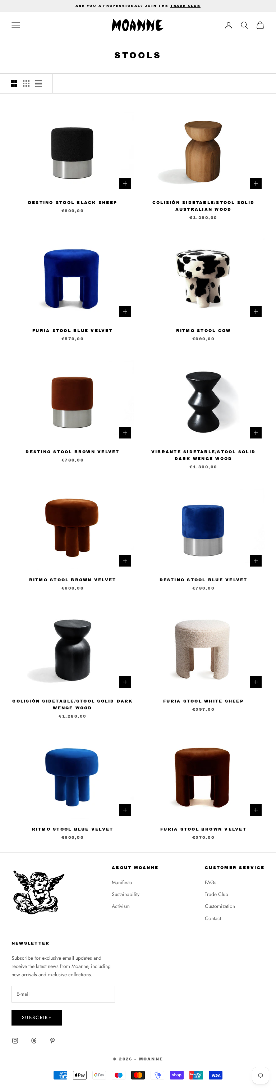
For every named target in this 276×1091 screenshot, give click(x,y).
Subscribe (37, 1017)
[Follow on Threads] (33, 1040)
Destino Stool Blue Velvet (204, 580)
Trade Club (216, 894)
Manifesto (122, 882)
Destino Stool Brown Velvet (72, 452)
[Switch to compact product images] (38, 83)
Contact (213, 918)
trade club (185, 6)
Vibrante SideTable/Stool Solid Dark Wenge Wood (203, 455)
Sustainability (125, 894)
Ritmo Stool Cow (203, 330)
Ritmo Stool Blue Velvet (73, 829)
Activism (121, 906)
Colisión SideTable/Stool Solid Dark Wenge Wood (72, 704)
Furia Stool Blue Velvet (72, 330)
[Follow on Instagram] (15, 1040)
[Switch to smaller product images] (26, 83)
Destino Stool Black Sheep (72, 202)
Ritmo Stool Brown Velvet (72, 580)
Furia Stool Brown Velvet (203, 829)
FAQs (210, 882)
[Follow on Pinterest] (52, 1040)
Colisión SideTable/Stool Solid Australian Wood (203, 206)
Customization (220, 906)
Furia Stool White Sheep (203, 701)
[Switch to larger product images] (14, 83)
